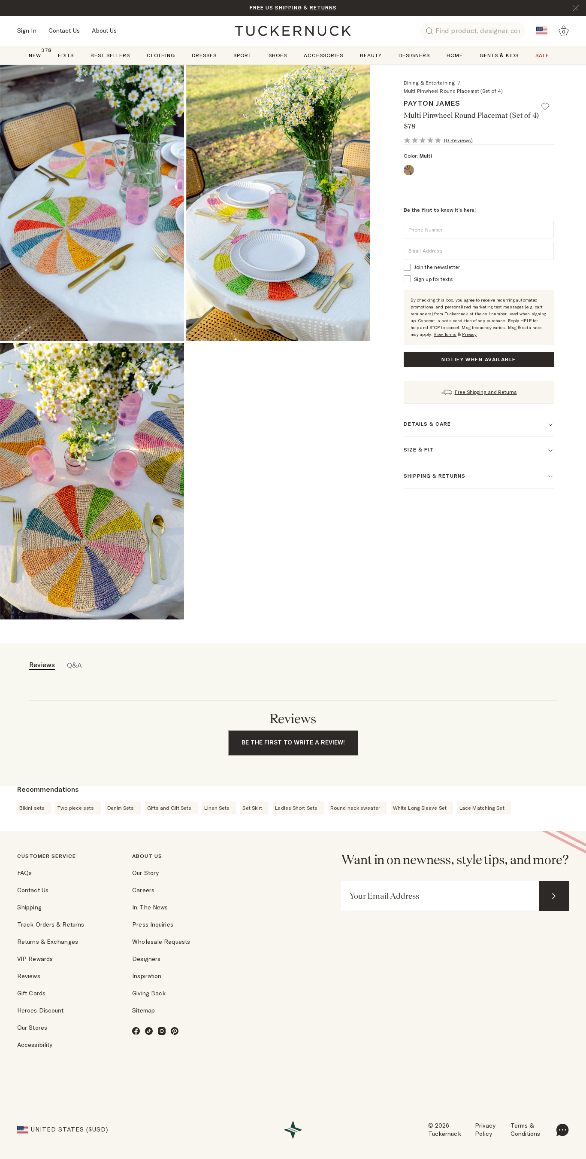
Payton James (432, 103)
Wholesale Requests (161, 942)
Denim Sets (120, 808)
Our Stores (32, 1027)
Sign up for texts (433, 279)
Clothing (161, 55)
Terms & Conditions (525, 1130)
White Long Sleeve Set (420, 808)
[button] (549, 102)
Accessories (323, 55)
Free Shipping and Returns (486, 392)
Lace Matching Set (481, 808)
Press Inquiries (152, 924)
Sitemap (143, 1010)
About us (147, 856)
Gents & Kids (499, 55)
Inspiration (146, 976)
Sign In (26, 30)
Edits (66, 55)
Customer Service (46, 856)
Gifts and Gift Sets (169, 808)
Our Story (145, 873)
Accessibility (34, 1045)
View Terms (445, 334)
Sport (242, 55)
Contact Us (64, 30)
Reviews (28, 976)
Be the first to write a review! (293, 742)
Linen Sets (217, 808)
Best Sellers (110, 55)
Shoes (278, 55)
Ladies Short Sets (296, 808)
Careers (143, 890)
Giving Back (149, 993)
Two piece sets (75, 808)
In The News (150, 907)
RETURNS (323, 7)
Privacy (469, 334)
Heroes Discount (40, 1010)
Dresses (204, 55)
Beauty (371, 55)
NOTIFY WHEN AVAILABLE (478, 359)
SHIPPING (288, 7)
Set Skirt (252, 808)
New (35, 54)
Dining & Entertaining (429, 82)
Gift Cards (31, 993)
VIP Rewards (35, 959)
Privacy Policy (485, 1130)
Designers (414, 55)
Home (455, 55)
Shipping (29, 907)
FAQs (24, 873)
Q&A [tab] (74, 665)
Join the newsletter (437, 267)
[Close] (575, 8)
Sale (542, 55)
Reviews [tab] (42, 664)
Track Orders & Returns (50, 924)
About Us (104, 30)
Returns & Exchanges (47, 942)
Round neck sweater (355, 808)
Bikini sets (32, 808)
